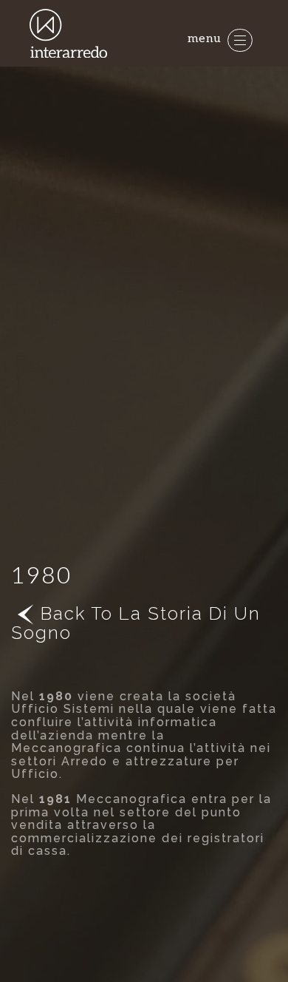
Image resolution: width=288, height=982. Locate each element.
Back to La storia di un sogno (136, 623)
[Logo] (70, 33)
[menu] (240, 40)
